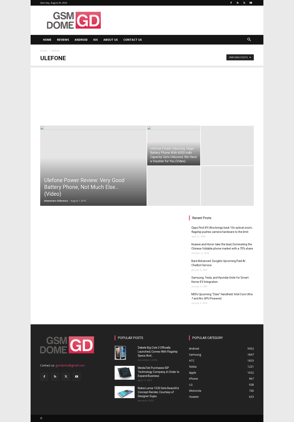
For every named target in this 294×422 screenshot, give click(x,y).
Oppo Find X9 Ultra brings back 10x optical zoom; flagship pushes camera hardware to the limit (221, 229)
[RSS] (238, 3)
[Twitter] (244, 3)
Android (81, 40)
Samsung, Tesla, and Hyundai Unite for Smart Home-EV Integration (220, 279)
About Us (110, 40)
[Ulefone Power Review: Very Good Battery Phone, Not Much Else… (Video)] (93, 161)
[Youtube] (251, 3)
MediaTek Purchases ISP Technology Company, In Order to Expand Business (158, 371)
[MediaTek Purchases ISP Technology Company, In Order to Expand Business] (125, 373)
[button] (249, 40)
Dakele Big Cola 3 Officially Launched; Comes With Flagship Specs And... (158, 351)
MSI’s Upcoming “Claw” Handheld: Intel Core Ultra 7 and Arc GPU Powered (222, 296)
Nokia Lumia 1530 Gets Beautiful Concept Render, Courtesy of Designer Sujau (158, 392)
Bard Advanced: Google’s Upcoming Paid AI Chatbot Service (218, 263)
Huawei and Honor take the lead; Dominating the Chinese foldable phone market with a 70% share (222, 246)
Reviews (63, 40)
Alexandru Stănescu (56, 200)
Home (47, 40)
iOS (95, 40)
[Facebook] (231, 3)
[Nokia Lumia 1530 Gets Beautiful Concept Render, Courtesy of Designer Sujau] (125, 392)
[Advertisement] (147, 96)
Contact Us (132, 40)
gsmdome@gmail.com (70, 365)
